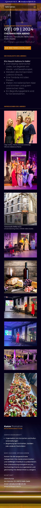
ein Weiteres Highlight (17, 48)
